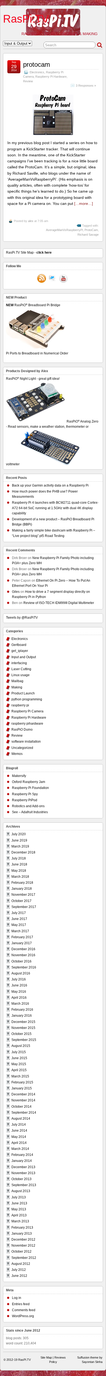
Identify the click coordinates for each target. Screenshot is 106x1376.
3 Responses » (86, 85)
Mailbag (17, 681)
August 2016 (20, 973)
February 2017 (22, 937)
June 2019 (19, 840)
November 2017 (23, 895)
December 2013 (23, 1167)
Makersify (19, 776)
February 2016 (22, 1010)
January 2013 (21, 1233)
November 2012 (23, 1245)
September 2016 (23, 967)
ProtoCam (91, 230)
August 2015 (20, 1046)
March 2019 (20, 846)
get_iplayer (19, 651)
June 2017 (19, 919)
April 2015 (19, 1070)
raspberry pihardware (27, 723)
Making (16, 687)
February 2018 (22, 883)
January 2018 (21, 889)
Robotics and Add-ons (28, 806)
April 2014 (19, 1143)
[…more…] (83, 203)
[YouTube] (63, 279)
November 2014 (23, 1100)
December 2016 (23, 949)
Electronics (37, 72)
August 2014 (20, 1118)
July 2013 (18, 1197)
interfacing (19, 663)
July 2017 (18, 913)
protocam (36, 64)
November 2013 (23, 1173)
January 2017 (21, 943)
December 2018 (23, 852)
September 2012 (23, 1258)
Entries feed (21, 1304)
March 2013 (20, 1221)
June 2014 (19, 1130)
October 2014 (21, 1106)
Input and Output (23, 657)
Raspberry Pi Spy (25, 794)
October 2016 (21, 961)
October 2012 (21, 1251)
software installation (26, 741)
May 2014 (18, 1137)
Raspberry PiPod (24, 800)
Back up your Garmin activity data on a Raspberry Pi (50, 485)
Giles (16, 592)
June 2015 (19, 1058)
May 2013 (18, 1209)
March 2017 (20, 931)
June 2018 (19, 864)
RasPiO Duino (22, 729)
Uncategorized (22, 748)
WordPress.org (23, 1316)
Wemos (17, 754)
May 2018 (18, 871)
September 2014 (23, 1112)
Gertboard (18, 645)
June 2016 (19, 985)
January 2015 (21, 1088)
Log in (16, 1298)
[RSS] (41, 279)
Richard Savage (88, 234)
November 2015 (23, 1028)
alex (30, 221)
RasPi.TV (26, 19)
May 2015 (18, 1064)
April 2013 (19, 1215)
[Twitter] (52, 279)
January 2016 (21, 1015)
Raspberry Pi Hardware (51, 76)
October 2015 (21, 1034)
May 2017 (18, 925)
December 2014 (23, 1094)
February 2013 (22, 1227)
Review (28, 81)
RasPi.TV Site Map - (29, 252)
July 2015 (18, 1052)
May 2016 (18, 992)
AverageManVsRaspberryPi (64, 230)
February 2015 (22, 1082)
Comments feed (23, 1310)
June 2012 (19, 1276)
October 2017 (21, 901)
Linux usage (20, 675)
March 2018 (20, 877)
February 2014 (22, 1155)
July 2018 (18, 858)
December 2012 (23, 1239)
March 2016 (20, 1004)
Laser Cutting (21, 669)
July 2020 (18, 834)
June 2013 (19, 1203)
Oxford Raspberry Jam (28, 782)
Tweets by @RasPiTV (22, 617)
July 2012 (18, 1270)
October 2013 (21, 1179)
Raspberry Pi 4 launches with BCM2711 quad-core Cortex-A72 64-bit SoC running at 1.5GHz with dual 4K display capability (55, 508)
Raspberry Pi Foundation (30, 788)
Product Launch (23, 693)
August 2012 (20, 1264)
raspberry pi (20, 705)
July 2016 (18, 979)
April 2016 (19, 998)
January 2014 (21, 1161)
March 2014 (20, 1149)
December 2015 (23, 1022)
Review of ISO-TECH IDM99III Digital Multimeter (58, 603)
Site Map (46, 1357)
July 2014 (18, 1124)
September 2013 (23, 1185)
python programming (26, 699)
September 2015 (23, 1040)
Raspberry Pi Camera (27, 711)
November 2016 (23, 955)
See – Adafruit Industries (30, 812)
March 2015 (20, 1076)
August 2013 (20, 1191)
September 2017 (23, 907)
